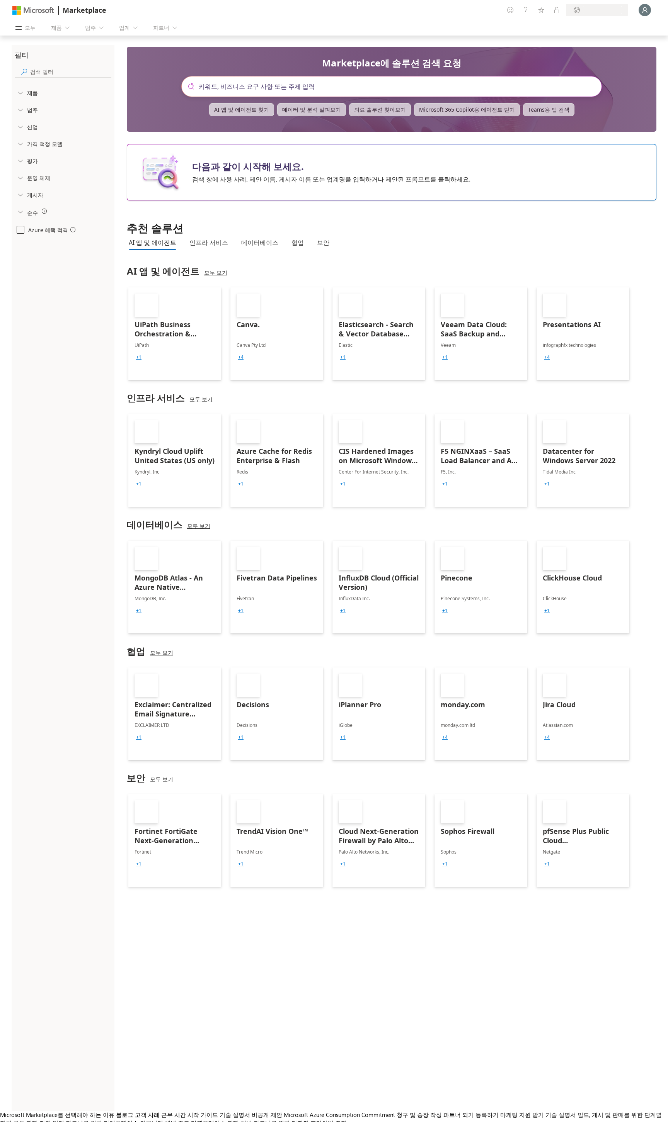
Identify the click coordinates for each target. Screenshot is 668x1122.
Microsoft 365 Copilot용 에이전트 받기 (467, 109)
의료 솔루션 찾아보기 (380, 109)
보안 (323, 242)
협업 (297, 242)
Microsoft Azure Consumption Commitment (340, 1115)
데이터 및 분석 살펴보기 (311, 109)
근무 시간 (173, 1115)
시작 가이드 (202, 1115)
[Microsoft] (33, 10)
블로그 (124, 1115)
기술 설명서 (235, 1115)
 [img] (44, 211)
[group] (139, 357)
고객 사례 (147, 1115)
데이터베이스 (259, 242)
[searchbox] (70, 71)
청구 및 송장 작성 (419, 1115)
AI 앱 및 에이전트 (152, 242)
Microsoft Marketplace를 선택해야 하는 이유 (57, 1115)
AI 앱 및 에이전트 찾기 (241, 109)
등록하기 (487, 1115)
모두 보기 (215, 272)
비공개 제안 (267, 1115)
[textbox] (395, 86)
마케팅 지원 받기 (522, 1115)
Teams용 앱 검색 (548, 109)
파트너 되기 (458, 1115)
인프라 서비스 (208, 242)
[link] (174, 333)
